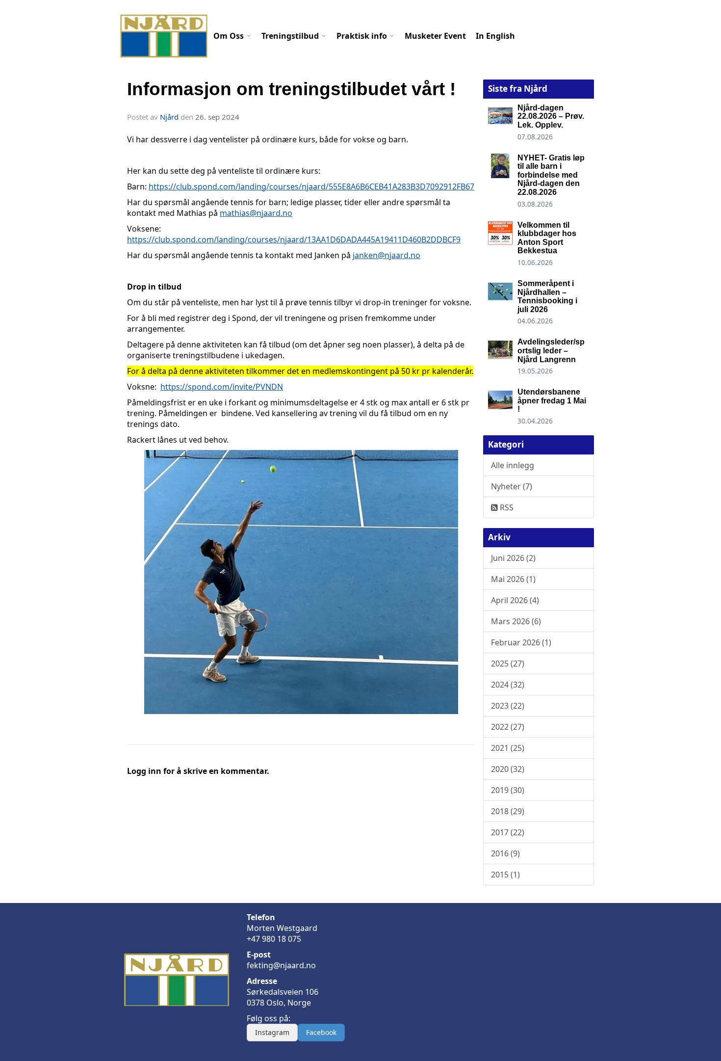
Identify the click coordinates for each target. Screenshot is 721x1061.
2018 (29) (507, 811)
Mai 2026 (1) (513, 579)
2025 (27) (507, 663)
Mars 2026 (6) (516, 621)
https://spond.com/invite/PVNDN (221, 386)
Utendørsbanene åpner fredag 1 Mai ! (551, 400)
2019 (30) (507, 790)
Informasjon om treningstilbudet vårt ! (291, 89)
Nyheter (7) (511, 486)
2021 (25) (507, 748)
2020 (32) (507, 769)
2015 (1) (505, 874)
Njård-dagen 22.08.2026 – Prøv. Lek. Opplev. (550, 116)
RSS (506, 507)
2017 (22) (507, 832)
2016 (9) (505, 853)
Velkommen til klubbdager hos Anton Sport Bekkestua (546, 238)
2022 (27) (507, 726)
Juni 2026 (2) (513, 558)
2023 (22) (507, 705)
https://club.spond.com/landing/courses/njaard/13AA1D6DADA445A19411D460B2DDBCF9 (294, 239)
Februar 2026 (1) (521, 642)
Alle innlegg (512, 465)
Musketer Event (435, 35)
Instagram (272, 1032)
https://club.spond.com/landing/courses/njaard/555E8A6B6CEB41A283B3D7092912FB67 (311, 186)
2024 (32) (507, 684)
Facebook (321, 1032)
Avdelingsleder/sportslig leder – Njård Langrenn (551, 350)
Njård (169, 117)
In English (495, 35)
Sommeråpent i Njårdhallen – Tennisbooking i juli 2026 (547, 296)
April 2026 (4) (515, 600)
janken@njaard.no (386, 255)
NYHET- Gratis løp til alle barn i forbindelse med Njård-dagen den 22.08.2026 (551, 175)
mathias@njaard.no (256, 213)
